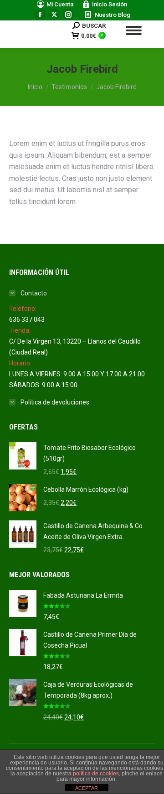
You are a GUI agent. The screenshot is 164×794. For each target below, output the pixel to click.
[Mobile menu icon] (134, 30)
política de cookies (96, 773)
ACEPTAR (86, 788)
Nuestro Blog (112, 14)
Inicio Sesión (109, 4)
